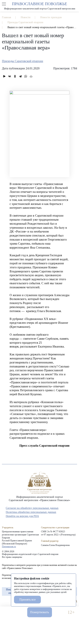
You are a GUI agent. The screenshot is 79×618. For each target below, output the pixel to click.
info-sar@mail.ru (19, 612)
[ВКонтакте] (9, 76)
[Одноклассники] (15, 76)
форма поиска (75, 4)
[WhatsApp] (25, 76)
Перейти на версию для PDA (22, 516)
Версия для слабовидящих (59, 612)
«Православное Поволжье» (39, 483)
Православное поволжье (39, 6)
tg (11, 601)
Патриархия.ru (9, 546)
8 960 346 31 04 (8, 612)
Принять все (27, 599)
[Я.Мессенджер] (4, 76)
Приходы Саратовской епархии (22, 61)
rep (4, 601)
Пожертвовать (39, 612)
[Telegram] (20, 76)
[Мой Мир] (31, 76)
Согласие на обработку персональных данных (32, 508)
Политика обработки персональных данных (31, 512)
